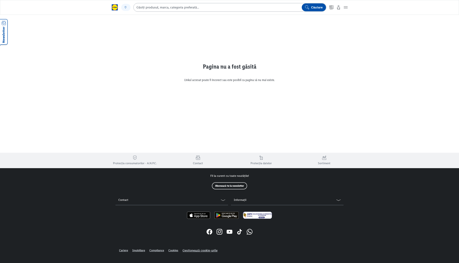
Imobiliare (138, 250)
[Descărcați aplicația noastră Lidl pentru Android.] (226, 215)
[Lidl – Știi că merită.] (114, 7)
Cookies (173, 250)
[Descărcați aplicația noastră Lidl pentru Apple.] (198, 215)
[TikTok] (239, 232)
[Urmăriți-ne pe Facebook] (209, 232)
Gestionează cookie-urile (200, 250)
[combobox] (229, 7)
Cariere (123, 250)
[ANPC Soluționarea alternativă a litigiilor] (257, 215)
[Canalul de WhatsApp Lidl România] (249, 232)
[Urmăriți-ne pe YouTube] (229, 232)
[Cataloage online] (331, 7)
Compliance (156, 250)
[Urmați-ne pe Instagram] (219, 232)
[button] (346, 7)
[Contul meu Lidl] (338, 7)
